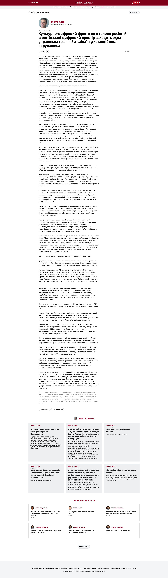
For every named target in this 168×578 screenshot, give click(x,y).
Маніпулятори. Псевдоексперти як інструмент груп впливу (82, 531)
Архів (114, 7)
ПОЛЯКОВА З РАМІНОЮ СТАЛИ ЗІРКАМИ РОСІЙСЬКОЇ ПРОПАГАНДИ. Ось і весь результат (45, 513)
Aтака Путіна (57, 409)
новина (71, 90)
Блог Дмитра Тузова (43, 12)
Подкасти (108, 7)
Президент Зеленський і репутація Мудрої (81, 512)
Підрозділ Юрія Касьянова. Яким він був (121, 471)
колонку (42, 168)
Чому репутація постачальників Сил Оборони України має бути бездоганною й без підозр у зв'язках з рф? (45, 474)
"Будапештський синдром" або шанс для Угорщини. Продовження (44, 431)
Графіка (88, 7)
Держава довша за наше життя (118, 530)
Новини (60, 7)
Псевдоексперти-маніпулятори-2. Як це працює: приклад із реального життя (121, 512)
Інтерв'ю (81, 7)
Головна (54, 7)
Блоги (102, 7)
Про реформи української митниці (118, 430)
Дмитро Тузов (57, 22)
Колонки (74, 7)
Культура (44, 409)
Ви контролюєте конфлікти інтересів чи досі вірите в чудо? (46, 531)
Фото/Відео (95, 7)
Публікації (68, 7)
